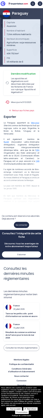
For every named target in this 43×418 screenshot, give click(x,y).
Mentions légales (21, 359)
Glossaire (21, 385)
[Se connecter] (33, 3)
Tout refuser (31, 409)
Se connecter (21, 225)
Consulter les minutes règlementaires (21, 348)
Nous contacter (21, 376)
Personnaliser (22, 412)
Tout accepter (15, 409)
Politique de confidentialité (21, 364)
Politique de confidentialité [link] (21, 416)
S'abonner (21, 254)
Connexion (21, 380)
